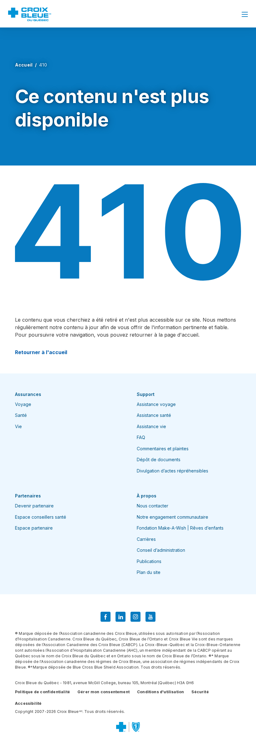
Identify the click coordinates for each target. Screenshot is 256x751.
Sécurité (200, 691)
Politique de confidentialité (42, 691)
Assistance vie (151, 426)
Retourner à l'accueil (41, 352)
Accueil (23, 64)
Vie (18, 426)
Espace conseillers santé (40, 517)
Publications (149, 561)
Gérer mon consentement (103, 691)
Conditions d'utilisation (160, 691)
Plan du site (148, 572)
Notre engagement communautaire (172, 517)
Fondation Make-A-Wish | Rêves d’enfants (180, 528)
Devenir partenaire (34, 505)
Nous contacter (152, 505)
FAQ (141, 437)
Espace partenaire (34, 528)
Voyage (23, 404)
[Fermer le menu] (245, 14)
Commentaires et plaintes (163, 448)
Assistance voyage (156, 404)
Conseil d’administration (161, 550)
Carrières (146, 539)
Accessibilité (28, 703)
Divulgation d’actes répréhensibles (172, 470)
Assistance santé (154, 415)
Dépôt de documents (158, 459)
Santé (21, 415)
